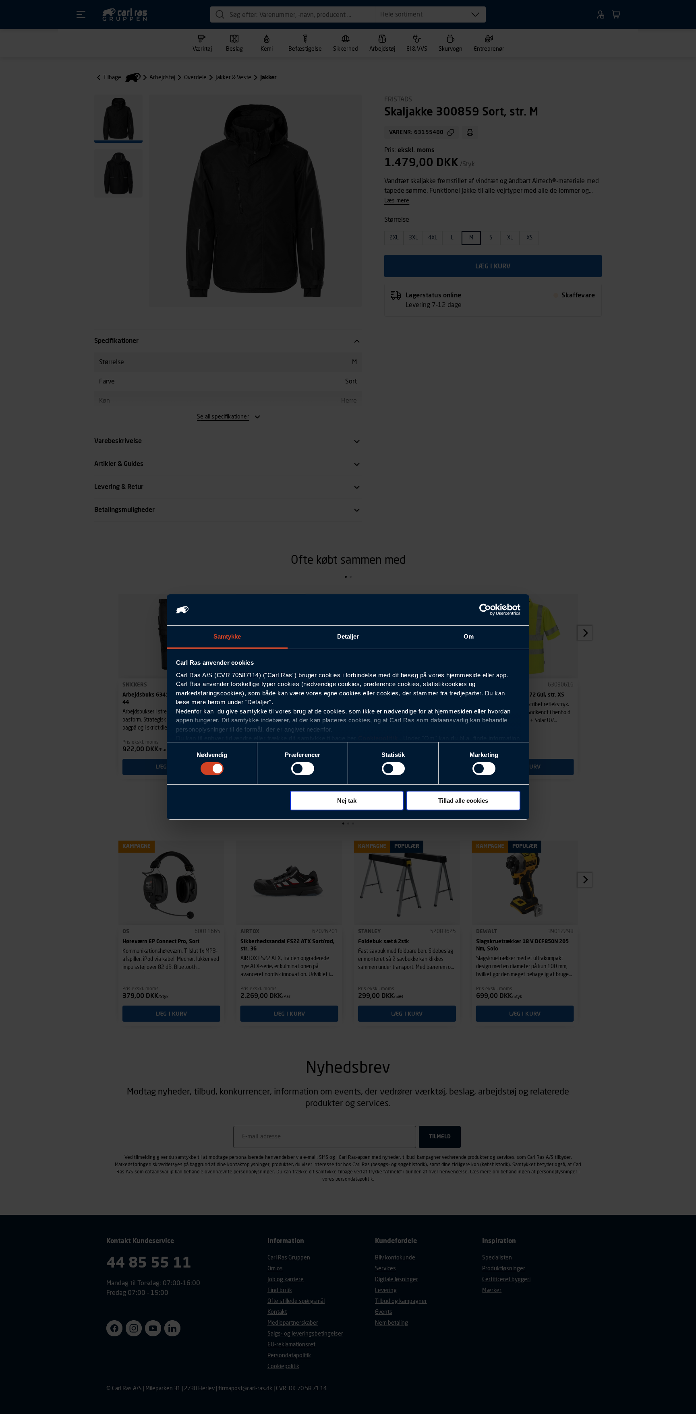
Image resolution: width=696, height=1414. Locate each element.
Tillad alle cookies (463, 800)
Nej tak (346, 800)
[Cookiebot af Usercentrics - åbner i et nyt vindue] (485, 610)
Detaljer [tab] (348, 636)
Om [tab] (469, 636)
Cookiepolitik (378, 738)
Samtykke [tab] (227, 636)
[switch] (302, 768)
